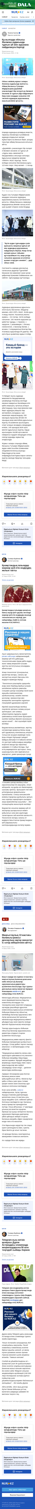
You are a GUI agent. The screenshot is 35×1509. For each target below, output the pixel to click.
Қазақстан (15, 17)
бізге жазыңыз (25, 468)
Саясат (4, 17)
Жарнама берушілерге (17, 1495)
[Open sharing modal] (22, 523)
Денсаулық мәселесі (18, 924)
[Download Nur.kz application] (17, 4)
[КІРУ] (32, 12)
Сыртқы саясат (24, 17)
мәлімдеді (14, 1300)
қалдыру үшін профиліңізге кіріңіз (16, 507)
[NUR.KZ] (17, 12)
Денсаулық (6, 924)
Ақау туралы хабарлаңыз (17, 1489)
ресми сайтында (8, 656)
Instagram (19, 543)
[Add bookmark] (31, 523)
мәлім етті (16, 991)
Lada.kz (20, 1090)
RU (28, 12)
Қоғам (4, 554)
